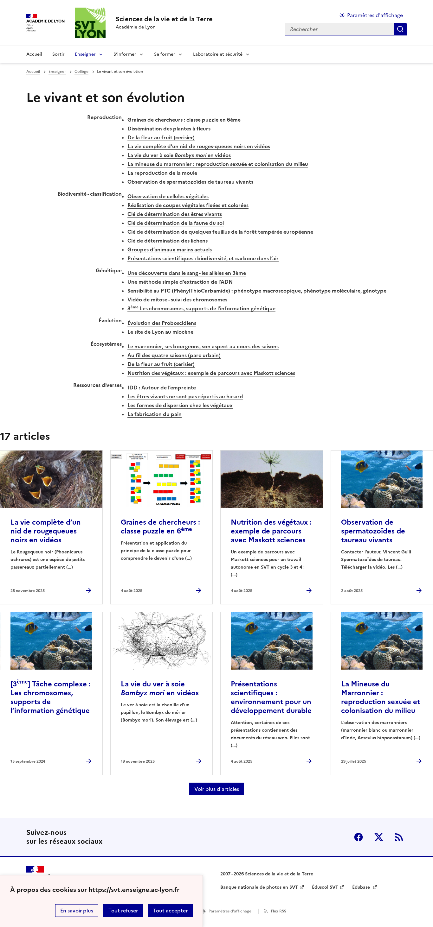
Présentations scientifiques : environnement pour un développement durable (271, 697)
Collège (81, 71)
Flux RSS (278, 911)
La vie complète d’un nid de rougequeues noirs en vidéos (45, 531)
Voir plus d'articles (216, 789)
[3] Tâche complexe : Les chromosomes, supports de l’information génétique (50, 697)
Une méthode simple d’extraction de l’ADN (180, 282)
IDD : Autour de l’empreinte (161, 387)
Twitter (378, 837)
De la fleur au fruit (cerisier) (161, 137)
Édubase (361, 887)
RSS (399, 837)
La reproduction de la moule (162, 173)
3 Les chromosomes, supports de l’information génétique (201, 308)
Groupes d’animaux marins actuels (169, 249)
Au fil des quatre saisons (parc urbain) (174, 355)
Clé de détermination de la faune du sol (175, 223)
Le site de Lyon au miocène (160, 332)
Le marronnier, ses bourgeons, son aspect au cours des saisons (203, 346)
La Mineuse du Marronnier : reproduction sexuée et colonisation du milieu (380, 697)
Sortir (58, 54)
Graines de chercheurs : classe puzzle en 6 (160, 526)
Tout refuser (123, 910)
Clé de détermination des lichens (167, 240)
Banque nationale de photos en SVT (259, 887)
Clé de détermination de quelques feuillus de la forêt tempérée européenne (220, 232)
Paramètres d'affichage (375, 15)
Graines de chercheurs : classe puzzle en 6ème (184, 119)
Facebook (358, 837)
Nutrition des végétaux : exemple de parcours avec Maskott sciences (211, 373)
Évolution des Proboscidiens (161, 323)
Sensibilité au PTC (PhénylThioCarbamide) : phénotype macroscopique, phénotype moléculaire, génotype (256, 290)
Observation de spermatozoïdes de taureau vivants (190, 182)
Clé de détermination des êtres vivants (174, 214)
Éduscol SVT (325, 887)
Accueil (34, 54)
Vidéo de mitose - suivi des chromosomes (177, 299)
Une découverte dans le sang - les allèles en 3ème (186, 273)
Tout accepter (170, 910)
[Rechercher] (400, 29)
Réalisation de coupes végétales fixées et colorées (188, 205)
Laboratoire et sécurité (217, 54)
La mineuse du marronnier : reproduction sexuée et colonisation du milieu (217, 164)
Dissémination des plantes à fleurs (168, 128)
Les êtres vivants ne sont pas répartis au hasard (185, 396)
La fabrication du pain (154, 414)
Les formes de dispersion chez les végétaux (180, 405)
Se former (164, 54)
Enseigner (85, 54)
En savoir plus (76, 910)
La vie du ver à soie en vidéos (179, 155)
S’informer (124, 54)
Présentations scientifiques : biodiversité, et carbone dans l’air (203, 258)
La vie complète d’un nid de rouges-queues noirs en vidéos (198, 146)
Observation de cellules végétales (168, 196)
